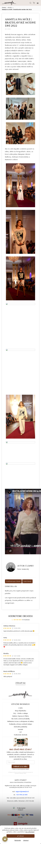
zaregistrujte (9, 603)
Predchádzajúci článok (13, 581)
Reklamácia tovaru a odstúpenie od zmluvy (20, 721)
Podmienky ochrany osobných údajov (20, 724)
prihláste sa (22, 600)
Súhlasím (21, 836)
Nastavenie (17, 840)
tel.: (20, 795)
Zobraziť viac (20, 683)
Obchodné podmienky (20, 727)
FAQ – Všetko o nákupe (20, 713)
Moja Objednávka (20, 711)
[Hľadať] (30, 2)
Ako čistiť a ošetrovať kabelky (20, 719)
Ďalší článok (27, 581)
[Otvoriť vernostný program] (5, 839)
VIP (20, 732)
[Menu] (38, 3)
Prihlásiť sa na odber (20, 766)
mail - (20, 791)
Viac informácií (29, 832)
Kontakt (20, 729)
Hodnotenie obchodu (20, 616)
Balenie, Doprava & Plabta (20, 716)
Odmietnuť (26, 840)
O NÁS (20, 708)
